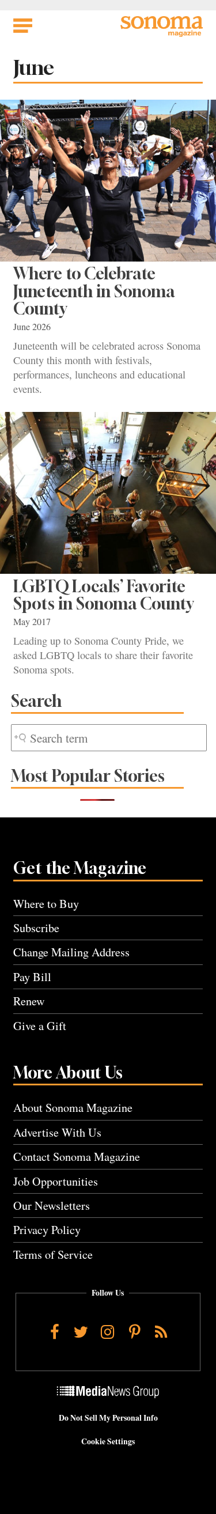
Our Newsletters (51, 1205)
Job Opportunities (55, 1181)
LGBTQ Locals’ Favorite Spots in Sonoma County (103, 595)
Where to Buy (46, 903)
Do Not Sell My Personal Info (108, 1418)
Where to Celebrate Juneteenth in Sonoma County (94, 291)
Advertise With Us (57, 1132)
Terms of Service (53, 1254)
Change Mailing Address (71, 952)
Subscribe (36, 928)
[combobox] (109, 737)
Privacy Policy (47, 1229)
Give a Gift (39, 1026)
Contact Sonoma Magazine (76, 1156)
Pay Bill (32, 977)
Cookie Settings (108, 1441)
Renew (29, 1001)
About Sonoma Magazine (72, 1107)
